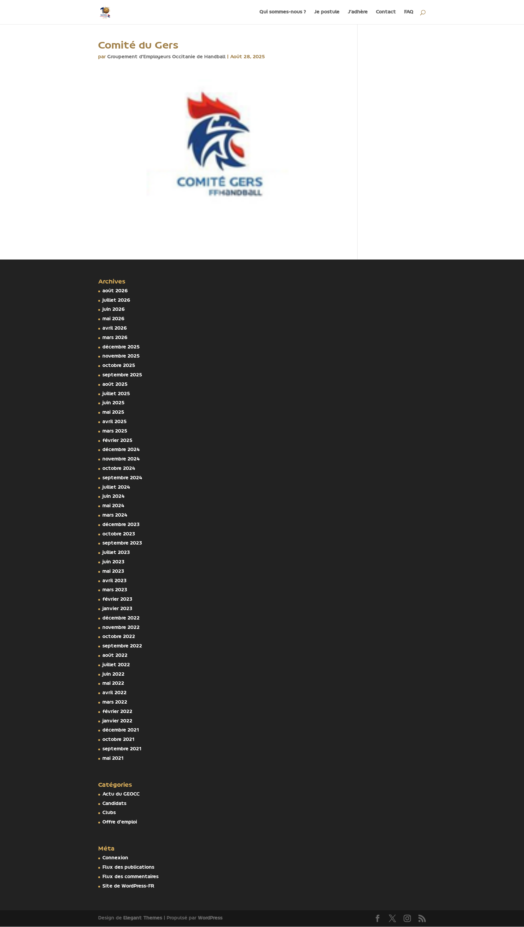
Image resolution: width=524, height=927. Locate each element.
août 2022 (115, 656)
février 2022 (117, 712)
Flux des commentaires (130, 877)
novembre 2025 (121, 356)
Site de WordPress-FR (128, 886)
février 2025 (117, 441)
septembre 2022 (122, 646)
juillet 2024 (116, 487)
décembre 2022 (121, 618)
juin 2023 (113, 562)
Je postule (327, 12)
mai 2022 (113, 683)
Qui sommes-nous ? (283, 12)
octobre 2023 (118, 534)
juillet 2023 (116, 553)
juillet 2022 (116, 665)
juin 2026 (113, 309)
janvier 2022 (117, 721)
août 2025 (115, 384)
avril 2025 (114, 422)
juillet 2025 (116, 394)
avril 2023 (114, 581)
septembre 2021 (122, 749)
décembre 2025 (121, 347)
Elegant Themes (142, 918)
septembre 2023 (122, 543)
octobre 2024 (118, 469)
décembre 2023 (121, 525)
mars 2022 (114, 702)
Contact (386, 12)
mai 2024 (113, 506)
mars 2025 (114, 431)
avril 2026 (114, 328)
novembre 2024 (121, 459)
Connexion (115, 858)
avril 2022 (114, 693)
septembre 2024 (122, 478)
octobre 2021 (118, 740)
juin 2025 (113, 403)
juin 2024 (113, 496)
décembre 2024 (121, 450)
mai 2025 (113, 412)
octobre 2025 (118, 366)
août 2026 (115, 291)
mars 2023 (114, 590)
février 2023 (117, 599)
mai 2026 (113, 319)
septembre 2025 (122, 375)
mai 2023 (113, 571)
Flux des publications (128, 867)
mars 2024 (114, 515)
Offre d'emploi (119, 822)
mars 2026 (115, 338)
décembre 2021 (120, 730)
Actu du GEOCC (121, 794)
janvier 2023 (117, 609)
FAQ (409, 12)
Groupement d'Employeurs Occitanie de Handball (166, 57)
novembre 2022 (121, 628)
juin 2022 (113, 674)
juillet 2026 (116, 300)
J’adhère (358, 12)
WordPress (210, 918)
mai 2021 (113, 758)
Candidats (114, 804)
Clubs (109, 813)
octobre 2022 (118, 637)
